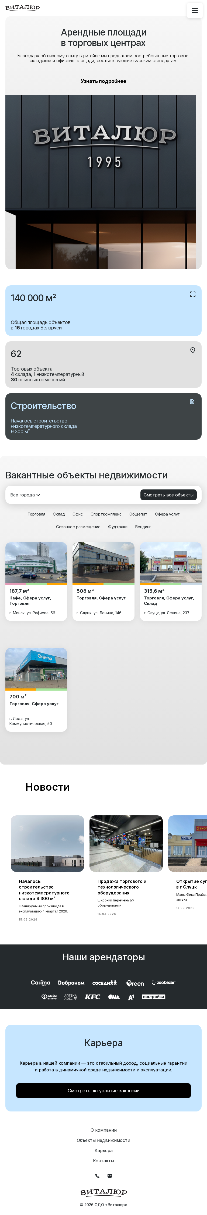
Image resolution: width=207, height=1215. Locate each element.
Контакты (103, 1160)
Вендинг (143, 526)
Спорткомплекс (106, 514)
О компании (104, 1130)
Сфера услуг (167, 514)
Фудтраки (117, 526)
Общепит (138, 514)
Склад (59, 514)
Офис (78, 514)
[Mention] (195, 10)
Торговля (36, 514)
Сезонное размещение (78, 526)
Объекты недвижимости (103, 1140)
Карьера (104, 1150)
